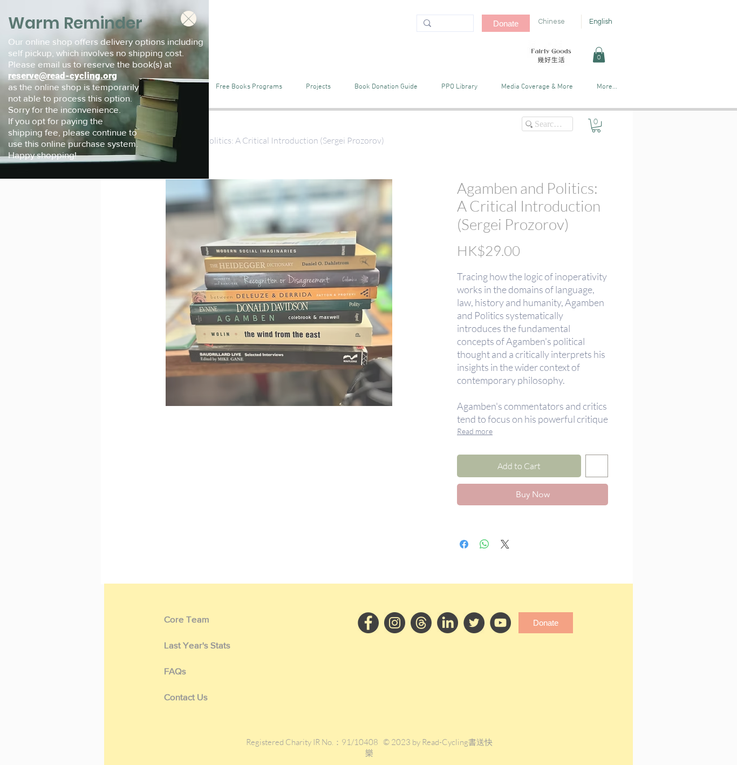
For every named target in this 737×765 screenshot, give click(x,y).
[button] (188, 18)
